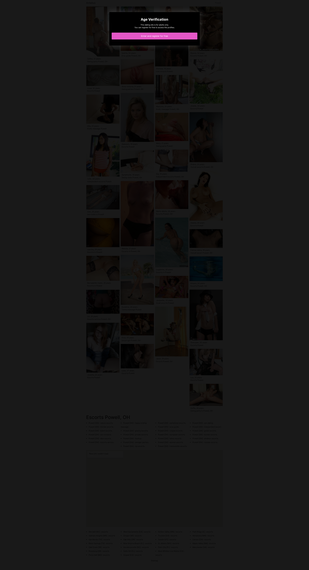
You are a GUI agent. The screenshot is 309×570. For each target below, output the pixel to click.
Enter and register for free (154, 36)
